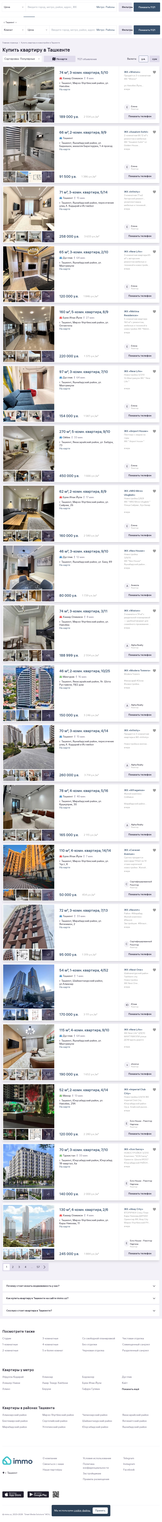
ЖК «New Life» (133, 251)
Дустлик (127, 1377)
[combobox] (73, 30)
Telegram (128, 1458)
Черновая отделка (93, 1350)
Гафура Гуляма (91, 1389)
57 (38, 1267)
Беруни (46, 1389)
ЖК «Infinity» (132, 191)
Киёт (125, 1383)
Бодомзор (88, 1377)
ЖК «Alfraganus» (134, 790)
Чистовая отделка (133, 1338)
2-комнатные (10, 1350)
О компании (50, 1458)
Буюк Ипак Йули (91, 1383)
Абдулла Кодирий (13, 1377)
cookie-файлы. (82, 1510)
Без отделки (89, 1344)
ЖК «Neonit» (132, 909)
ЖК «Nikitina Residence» (131, 313)
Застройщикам (92, 1473)
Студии (6, 1338)
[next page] (44, 1267)
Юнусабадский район (95, 1427)
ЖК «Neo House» (134, 550)
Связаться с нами (53, 1464)
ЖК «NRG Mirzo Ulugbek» (133, 492)
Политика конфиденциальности (96, 1465)
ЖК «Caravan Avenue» (132, 851)
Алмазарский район (14, 1415)
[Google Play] (38, 1494)
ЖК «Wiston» (132, 71)
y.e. (143, 58)
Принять (100, 1510)
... (32, 1267)
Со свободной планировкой (98, 1338)
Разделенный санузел (135, 1350)
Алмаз (6, 1389)
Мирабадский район (14, 1427)
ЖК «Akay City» (133, 1209)
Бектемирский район (15, 1421)
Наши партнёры (52, 1469)
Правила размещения (96, 1479)
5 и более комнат (52, 1350)
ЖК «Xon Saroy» (134, 1149)
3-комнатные (50, 1338)
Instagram (129, 1464)
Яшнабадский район (134, 1427)
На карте (61, 58)
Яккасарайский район (135, 1415)
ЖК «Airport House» (136, 431)
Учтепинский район (53, 1427)
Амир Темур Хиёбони (55, 1383)
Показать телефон (139, 116)
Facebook (129, 1469)
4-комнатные (50, 1344)
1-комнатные (10, 1344)
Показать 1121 (147, 30)
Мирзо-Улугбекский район (58, 1415)
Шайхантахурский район (97, 1421)
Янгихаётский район (134, 1421)
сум (154, 58)
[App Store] (13, 1494)
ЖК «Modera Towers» (137, 670)
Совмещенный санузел (136, 1344)
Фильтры (127, 29)
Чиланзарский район (94, 1415)
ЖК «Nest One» (133, 969)
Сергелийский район (54, 1421)
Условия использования (97, 1458)
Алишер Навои (11, 1383)
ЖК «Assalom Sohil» (136, 131)
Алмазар (47, 1377)
